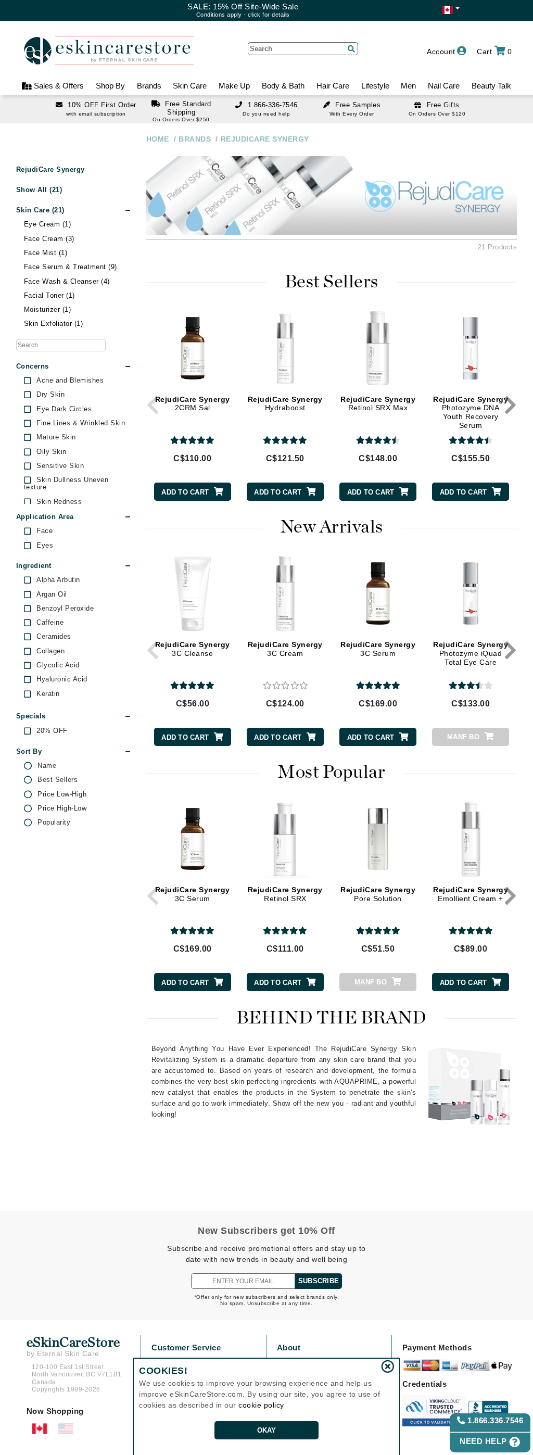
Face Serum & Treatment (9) (70, 267)
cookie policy (261, 1405)
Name (46, 765)
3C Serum (377, 648)
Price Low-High (61, 794)
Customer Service (186, 1347)
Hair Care (332, 85)
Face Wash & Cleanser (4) (67, 281)
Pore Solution (377, 894)
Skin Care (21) (40, 210)
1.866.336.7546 (494, 1420)
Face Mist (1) (46, 253)
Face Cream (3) (49, 239)
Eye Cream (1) (47, 224)
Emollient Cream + (470, 894)
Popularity (53, 822)
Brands (149, 85)
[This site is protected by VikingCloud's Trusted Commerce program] (434, 1410)
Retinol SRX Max (377, 403)
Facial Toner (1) (49, 295)
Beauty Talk (491, 85)
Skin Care (190, 85)
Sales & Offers (58, 85)
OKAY (266, 1430)
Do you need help (266, 114)
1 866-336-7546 (273, 105)
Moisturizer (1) (47, 309)
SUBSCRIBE (318, 1281)
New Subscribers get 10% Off (266, 1230)
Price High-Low (61, 808)
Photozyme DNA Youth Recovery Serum (470, 412)
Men (408, 85)
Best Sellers (57, 779)
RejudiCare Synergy (50, 169)
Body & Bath (283, 85)
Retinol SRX (285, 894)
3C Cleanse (192, 648)
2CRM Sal (192, 403)
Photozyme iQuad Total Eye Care (470, 653)
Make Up (234, 85)
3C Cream (285, 648)
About (289, 1347)
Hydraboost (285, 403)
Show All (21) (39, 190)
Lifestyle (375, 85)
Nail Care (444, 85)
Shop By (110, 85)
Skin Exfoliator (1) (53, 323)
